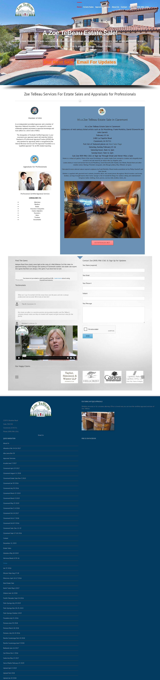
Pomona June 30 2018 (10, 623)
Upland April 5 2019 (10, 668)
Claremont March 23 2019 (11, 493)
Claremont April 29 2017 (11, 468)
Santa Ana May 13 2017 (11, 658)
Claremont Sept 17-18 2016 (12, 533)
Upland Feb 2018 (9, 673)
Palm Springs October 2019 (12, 613)
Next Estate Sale (8, 583)
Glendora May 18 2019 (11, 553)
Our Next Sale (58, 61)
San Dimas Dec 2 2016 (10, 653)
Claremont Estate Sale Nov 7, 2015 (14, 478)
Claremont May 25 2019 (11, 503)
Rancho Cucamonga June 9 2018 (13, 643)
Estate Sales (88, 7)
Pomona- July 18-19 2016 (11, 633)
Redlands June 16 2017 (11, 648)
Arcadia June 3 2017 (10, 463)
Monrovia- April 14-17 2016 (12, 578)
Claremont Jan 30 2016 (11, 483)
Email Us (41, 435)
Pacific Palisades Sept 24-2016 (13, 598)
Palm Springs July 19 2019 (12, 603)
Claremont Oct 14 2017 (11, 513)
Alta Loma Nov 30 (9, 453)
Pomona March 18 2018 (11, 628)
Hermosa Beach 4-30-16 (11, 558)
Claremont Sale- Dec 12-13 (12, 528)
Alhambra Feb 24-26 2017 (12, 448)
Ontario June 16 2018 (10, 593)
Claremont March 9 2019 (11, 498)
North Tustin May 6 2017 (11, 588)
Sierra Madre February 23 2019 (13, 663)
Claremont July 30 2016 (11, 488)
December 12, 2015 (9, 543)
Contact (124, 7)
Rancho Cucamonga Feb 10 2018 (14, 638)
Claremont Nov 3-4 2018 (11, 508)
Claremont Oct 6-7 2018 (11, 518)
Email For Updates (96, 61)
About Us (115, 7)
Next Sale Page (115, 144)
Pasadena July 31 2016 (10, 618)
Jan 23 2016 (7, 568)
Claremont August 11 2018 (12, 473)
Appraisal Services (102, 7)
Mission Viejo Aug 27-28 (11, 573)
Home (79, 7)
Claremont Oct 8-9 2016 (11, 523)
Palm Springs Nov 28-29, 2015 (13, 608)
